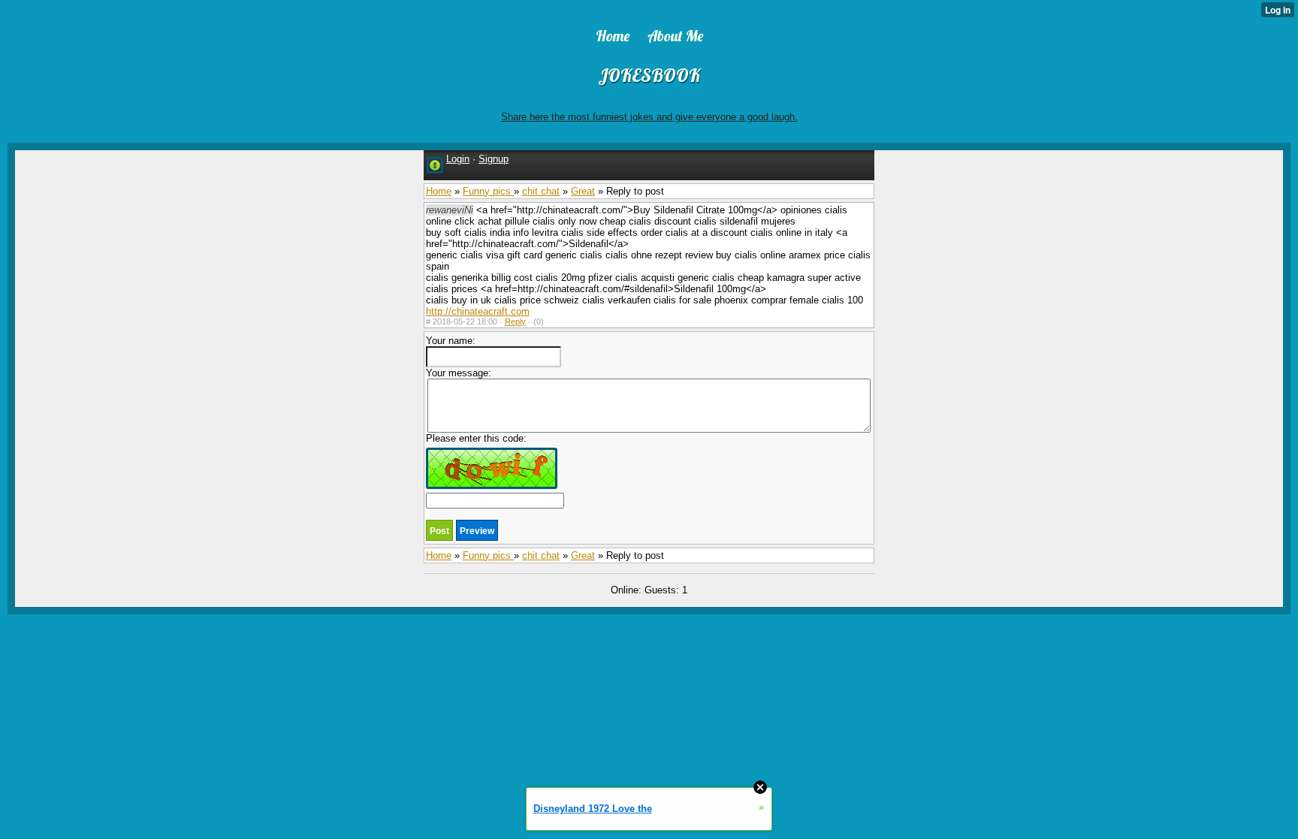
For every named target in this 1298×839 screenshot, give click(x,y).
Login (457, 158)
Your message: (458, 373)
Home (438, 191)
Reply (515, 321)
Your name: (450, 340)
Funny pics (488, 191)
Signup (493, 158)
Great (583, 191)
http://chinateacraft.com (478, 311)
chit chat (541, 191)
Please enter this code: (476, 438)
